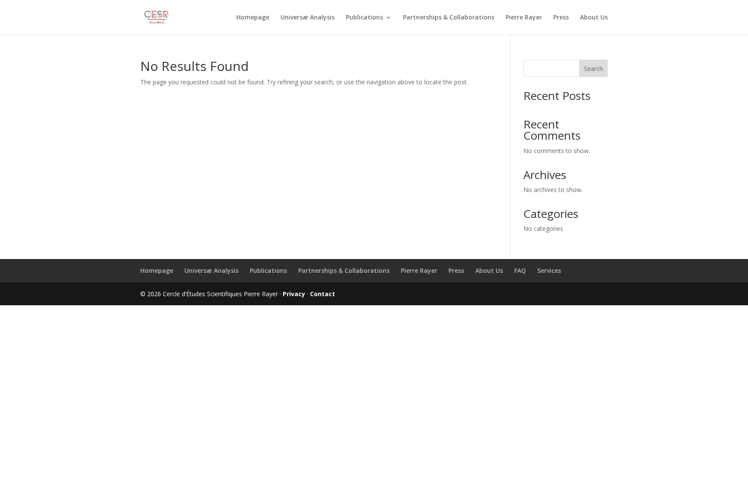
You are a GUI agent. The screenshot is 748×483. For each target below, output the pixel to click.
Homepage (252, 17)
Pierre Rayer (524, 17)
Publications (364, 17)
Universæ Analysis (307, 17)
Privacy (294, 294)
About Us (594, 17)
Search (593, 68)
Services (549, 270)
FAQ (520, 270)
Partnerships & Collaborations (448, 17)
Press (561, 17)
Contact (322, 294)
